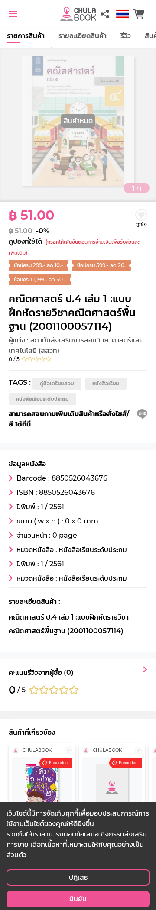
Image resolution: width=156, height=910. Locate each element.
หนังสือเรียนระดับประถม (42, 399)
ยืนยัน (78, 899)
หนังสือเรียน (105, 383)
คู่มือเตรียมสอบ (57, 383)
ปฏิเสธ (78, 877)
